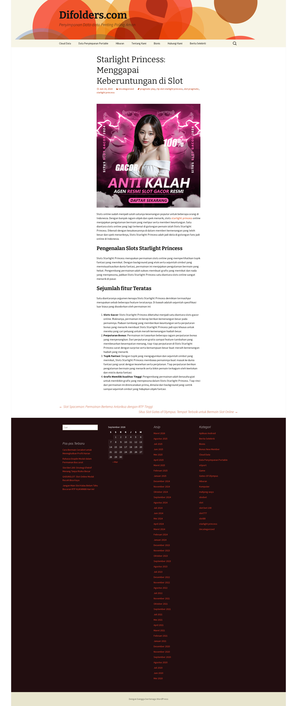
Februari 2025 (161, 470)
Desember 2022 (162, 577)
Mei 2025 (158, 454)
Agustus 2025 (160, 438)
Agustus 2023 (160, 566)
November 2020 (162, 651)
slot (201, 502)
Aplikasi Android (207, 433)
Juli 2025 (158, 443)
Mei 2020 (158, 678)
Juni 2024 (158, 513)
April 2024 (159, 523)
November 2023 (162, 550)
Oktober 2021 (161, 603)
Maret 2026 (159, 433)
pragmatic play (147, 88)
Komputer (204, 486)
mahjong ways (206, 491)
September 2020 (162, 657)
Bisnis (157, 43)
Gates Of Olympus (208, 475)
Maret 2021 (159, 630)
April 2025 (159, 459)
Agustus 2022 (160, 587)
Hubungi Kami (175, 43)
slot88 (202, 518)
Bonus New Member (209, 449)
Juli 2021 (158, 614)
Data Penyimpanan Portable (93, 43)
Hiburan (120, 43)
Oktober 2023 (161, 555)
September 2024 (162, 497)
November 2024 (162, 486)
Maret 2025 (159, 465)
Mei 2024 (158, 518)
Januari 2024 (160, 539)
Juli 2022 (158, 593)
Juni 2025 (158, 449)
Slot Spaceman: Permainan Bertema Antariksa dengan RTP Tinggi (106, 406)
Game (202, 470)
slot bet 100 (205, 507)
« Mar (115, 462)
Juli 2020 (158, 667)
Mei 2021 (158, 619)
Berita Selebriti (198, 43)
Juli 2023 (158, 571)
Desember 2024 (162, 481)
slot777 (203, 513)
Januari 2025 (160, 475)
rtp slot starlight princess (170, 88)
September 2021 (162, 609)
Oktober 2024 (161, 491)
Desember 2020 (162, 646)
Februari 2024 (161, 534)
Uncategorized (126, 88)
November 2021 (162, 598)
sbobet (203, 497)
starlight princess (106, 92)
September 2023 (162, 561)
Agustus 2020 (160, 662)
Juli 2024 (158, 507)
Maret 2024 (159, 529)
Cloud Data (65, 43)
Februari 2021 (161, 635)
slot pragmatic (191, 88)
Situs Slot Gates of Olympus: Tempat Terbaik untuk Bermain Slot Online (188, 412)
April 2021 (159, 625)
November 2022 (162, 582)
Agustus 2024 (160, 502)
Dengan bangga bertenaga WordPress (148, 699)
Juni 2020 (158, 673)
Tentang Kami (138, 43)
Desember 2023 (162, 545)
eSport (202, 465)
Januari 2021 (160, 641)
